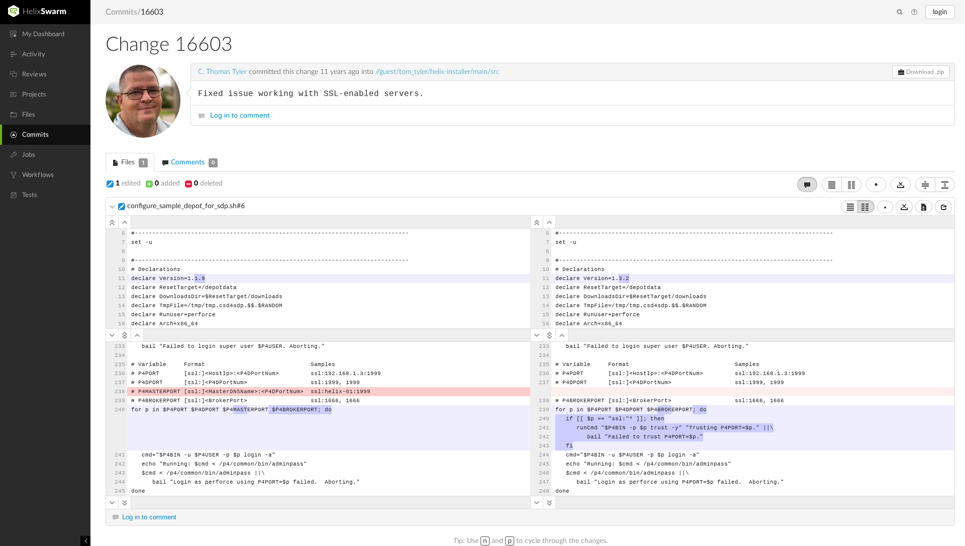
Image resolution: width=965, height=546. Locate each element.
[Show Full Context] (923, 206)
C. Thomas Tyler (222, 71)
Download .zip (924, 72)
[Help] (914, 12)
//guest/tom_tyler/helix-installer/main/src (437, 71)
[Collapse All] (925, 184)
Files (132, 162)
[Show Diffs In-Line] (832, 184)
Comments (192, 162)
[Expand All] (945, 184)
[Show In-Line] (849, 206)
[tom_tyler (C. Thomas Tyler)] (143, 100)
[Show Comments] (807, 184)
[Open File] (943, 206)
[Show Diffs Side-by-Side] (851, 184)
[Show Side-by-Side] (866, 206)
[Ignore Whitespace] (904, 206)
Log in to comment (239, 115)
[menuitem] (45, 34)
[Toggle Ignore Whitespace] (901, 184)
